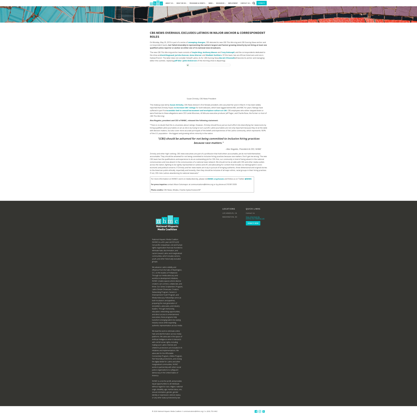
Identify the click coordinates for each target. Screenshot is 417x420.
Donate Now (253, 223)
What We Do (181, 3)
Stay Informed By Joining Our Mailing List (255, 217)
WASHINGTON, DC (229, 217)
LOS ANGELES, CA (229, 213)
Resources (220, 3)
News (211, 3)
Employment (233, 3)
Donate (261, 3)
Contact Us (245, 3)
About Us (169, 3)
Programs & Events (197, 3)
